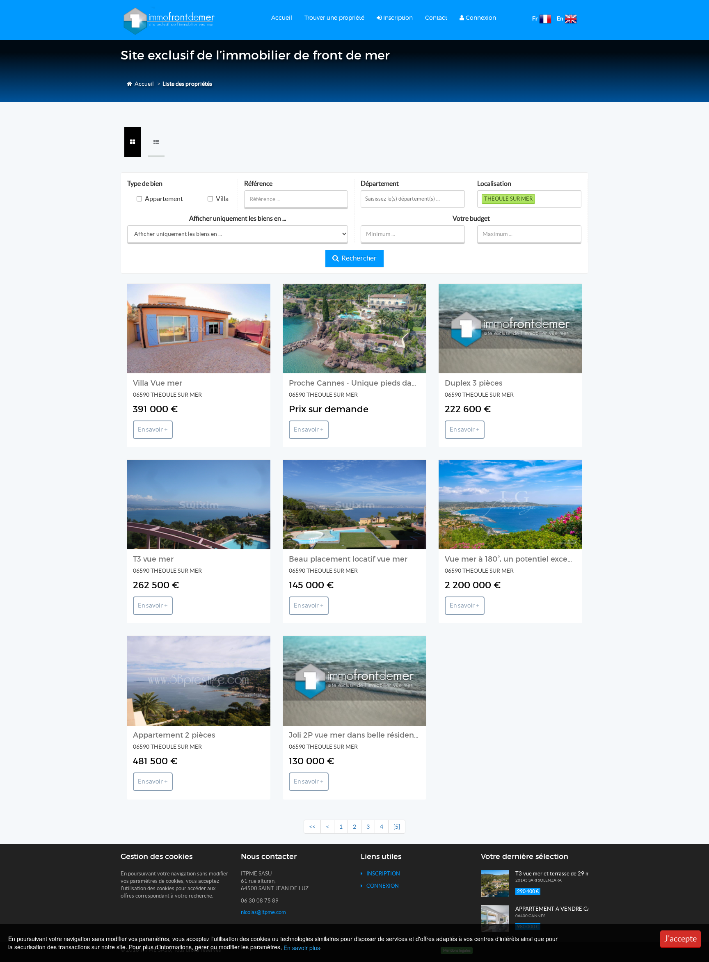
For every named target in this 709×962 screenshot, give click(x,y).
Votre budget (471, 218)
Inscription (397, 17)
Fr (535, 18)
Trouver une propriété (334, 17)
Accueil (281, 17)
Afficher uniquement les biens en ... (237, 218)
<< (312, 826)
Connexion (480, 17)
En (560, 18)
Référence (258, 183)
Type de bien (144, 183)
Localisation (494, 183)
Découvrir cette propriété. (201, 355)
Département (380, 183)
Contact (436, 17)
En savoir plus (302, 948)
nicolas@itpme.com (263, 912)
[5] (396, 826)
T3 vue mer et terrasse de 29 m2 (554, 874)
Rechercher (358, 258)
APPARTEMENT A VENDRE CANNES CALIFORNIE (576, 909)
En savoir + (153, 429)
